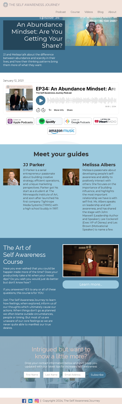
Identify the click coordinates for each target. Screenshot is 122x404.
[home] (31, 3)
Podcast (61, 12)
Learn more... (90, 284)
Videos (89, 12)
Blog (101, 12)
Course (75, 12)
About (112, 12)
